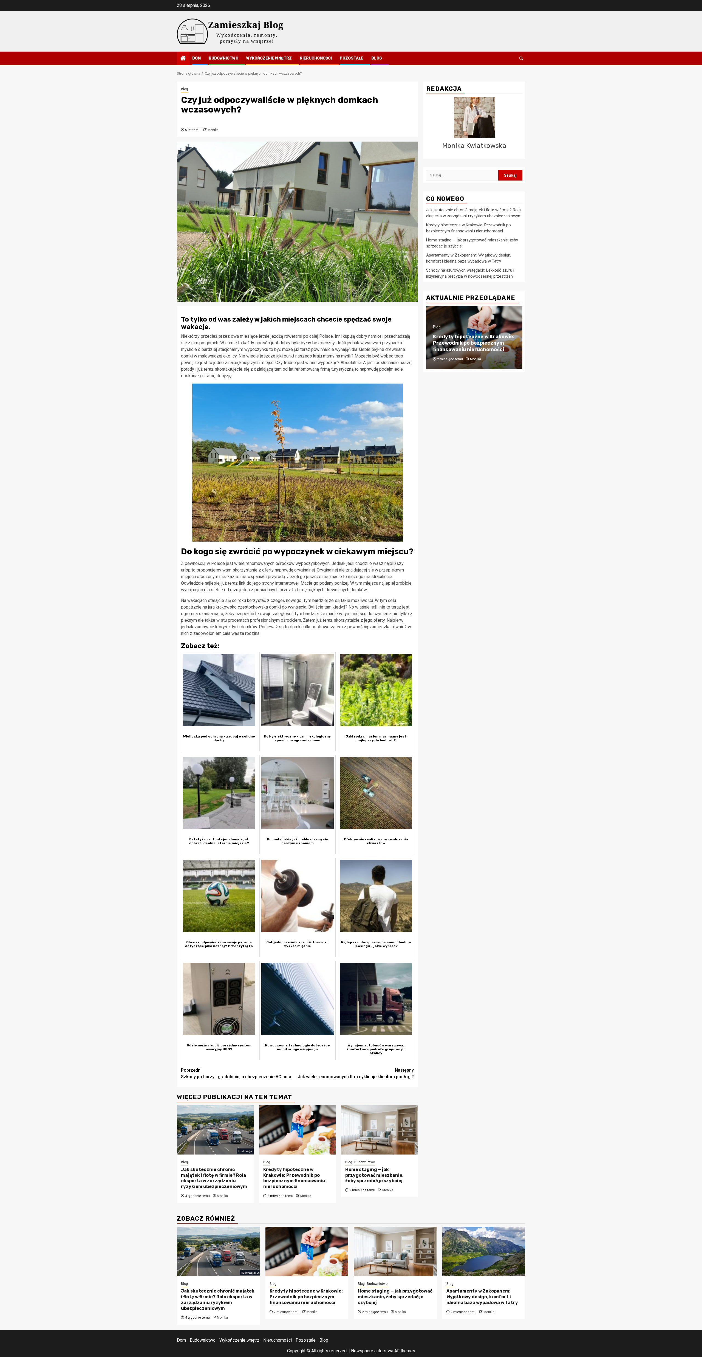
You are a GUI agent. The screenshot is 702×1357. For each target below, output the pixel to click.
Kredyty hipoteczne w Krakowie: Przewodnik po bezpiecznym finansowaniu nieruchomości (294, 1178)
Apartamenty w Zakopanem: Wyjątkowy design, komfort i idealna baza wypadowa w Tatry (482, 1296)
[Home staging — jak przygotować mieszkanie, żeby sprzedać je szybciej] (379, 1130)
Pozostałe (351, 58)
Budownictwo (223, 58)
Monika (213, 130)
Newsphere (362, 1350)
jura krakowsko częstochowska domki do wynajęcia (257, 607)
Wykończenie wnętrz (269, 58)
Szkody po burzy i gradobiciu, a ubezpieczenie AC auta (236, 1073)
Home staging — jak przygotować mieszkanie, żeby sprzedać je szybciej (374, 1175)
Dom (196, 58)
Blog (376, 58)
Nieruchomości (316, 58)
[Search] (521, 58)
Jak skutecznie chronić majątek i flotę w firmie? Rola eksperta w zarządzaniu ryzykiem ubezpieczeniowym (214, 1178)
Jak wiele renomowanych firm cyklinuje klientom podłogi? (356, 1073)
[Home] (183, 59)
